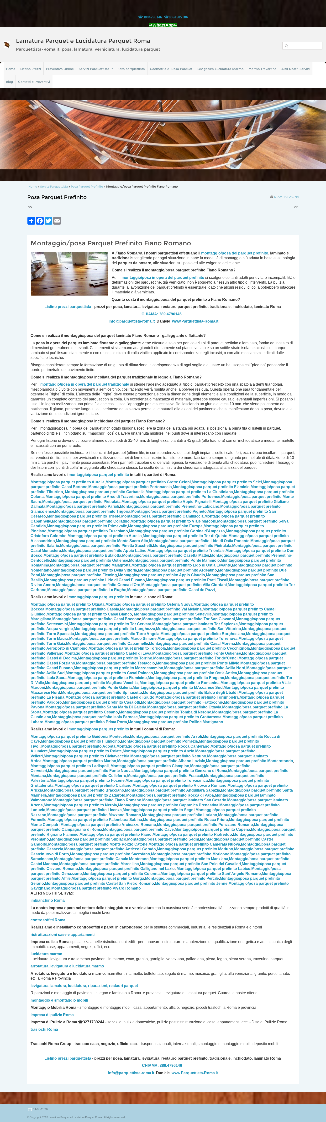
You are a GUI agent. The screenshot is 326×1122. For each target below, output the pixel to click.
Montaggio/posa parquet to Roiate (85, 751)
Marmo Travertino (262, 69)
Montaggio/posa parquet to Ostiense (89, 560)
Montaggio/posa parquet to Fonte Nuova (90, 771)
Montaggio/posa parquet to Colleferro (86, 776)
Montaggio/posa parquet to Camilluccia (162, 516)
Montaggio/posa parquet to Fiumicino (107, 678)
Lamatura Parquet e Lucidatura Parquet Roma (83, 40)
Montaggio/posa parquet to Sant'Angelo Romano (211, 874)
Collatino (91, 521)
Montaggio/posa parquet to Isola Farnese (95, 717)
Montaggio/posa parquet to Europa (165, 526)
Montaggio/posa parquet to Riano (115, 834)
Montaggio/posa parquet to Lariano (179, 815)
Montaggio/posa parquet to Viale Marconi (173, 521)
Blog (9, 82)
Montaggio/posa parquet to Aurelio (105, 536)
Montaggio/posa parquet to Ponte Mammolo (174, 560)
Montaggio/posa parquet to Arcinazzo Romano (108, 825)
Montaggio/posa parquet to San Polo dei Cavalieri (190, 864)
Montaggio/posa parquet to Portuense (180, 497)
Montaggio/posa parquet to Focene (87, 780)
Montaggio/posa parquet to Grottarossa (180, 717)
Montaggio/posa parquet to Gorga (108, 878)
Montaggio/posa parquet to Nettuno (168, 756)
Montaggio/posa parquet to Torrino (115, 658)
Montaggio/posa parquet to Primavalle (87, 526)
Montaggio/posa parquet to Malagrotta (90, 565)
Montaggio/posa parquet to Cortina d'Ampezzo (177, 531)
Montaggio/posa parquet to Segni (163, 839)
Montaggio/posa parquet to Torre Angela (117, 634)
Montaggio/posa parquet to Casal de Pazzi (171, 590)
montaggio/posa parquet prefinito (98, 475)
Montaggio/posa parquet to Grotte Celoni (148, 482)
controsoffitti (42, 920)
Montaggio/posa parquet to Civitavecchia (86, 756)
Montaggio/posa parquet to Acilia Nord (204, 668)
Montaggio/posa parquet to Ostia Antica (195, 673)
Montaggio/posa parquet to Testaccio (115, 663)
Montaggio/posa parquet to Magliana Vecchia (91, 683)
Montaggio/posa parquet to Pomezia (159, 741)
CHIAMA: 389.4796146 (162, 314)
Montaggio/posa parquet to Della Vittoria (95, 570)
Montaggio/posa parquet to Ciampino (149, 766)
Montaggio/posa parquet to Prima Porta (85, 722)
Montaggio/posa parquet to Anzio (158, 751)
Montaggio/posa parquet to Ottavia (184, 707)
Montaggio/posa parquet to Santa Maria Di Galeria (95, 707)
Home (10, 69)
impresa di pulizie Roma (52, 1015)
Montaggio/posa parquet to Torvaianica (167, 780)
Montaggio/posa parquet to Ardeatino (177, 570)
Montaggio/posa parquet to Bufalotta (82, 555)
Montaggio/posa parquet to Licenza (84, 810)
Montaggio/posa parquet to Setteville (173, 614)
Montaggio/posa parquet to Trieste (83, 516)
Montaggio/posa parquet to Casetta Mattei (165, 555)
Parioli (82, 506)
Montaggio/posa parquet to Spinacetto (101, 692)
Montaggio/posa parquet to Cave (138, 829)
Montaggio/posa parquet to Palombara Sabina (94, 820)
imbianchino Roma (48, 900)
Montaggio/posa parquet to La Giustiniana (189, 492)
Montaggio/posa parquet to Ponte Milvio (197, 663)
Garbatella (105, 492)
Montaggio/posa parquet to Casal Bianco (89, 614)
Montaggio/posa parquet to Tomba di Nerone (165, 712)
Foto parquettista (131, 69)
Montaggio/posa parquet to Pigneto (169, 511)
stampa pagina (286, 196)
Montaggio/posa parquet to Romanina (180, 683)
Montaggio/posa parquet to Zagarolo (86, 795)
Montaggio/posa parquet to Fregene (186, 678)
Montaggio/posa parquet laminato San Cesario (184, 800)
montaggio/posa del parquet (227, 253)
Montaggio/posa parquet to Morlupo (195, 849)
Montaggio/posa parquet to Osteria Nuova (149, 604)
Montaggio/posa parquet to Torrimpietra (197, 697)
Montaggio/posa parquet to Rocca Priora (185, 820)
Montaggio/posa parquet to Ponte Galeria (89, 687)
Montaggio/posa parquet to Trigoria (92, 511)
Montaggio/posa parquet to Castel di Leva (107, 653)
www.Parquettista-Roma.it (195, 321)
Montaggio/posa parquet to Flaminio (211, 487)
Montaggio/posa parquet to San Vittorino (198, 629)
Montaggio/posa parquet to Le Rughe (86, 590)
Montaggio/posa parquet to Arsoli (166, 736)
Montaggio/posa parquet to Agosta (78, 746)
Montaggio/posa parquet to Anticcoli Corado (110, 849)
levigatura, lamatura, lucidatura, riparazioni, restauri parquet (84, 986)
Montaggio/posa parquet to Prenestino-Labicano (169, 506)
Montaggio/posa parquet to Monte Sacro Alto (102, 541)
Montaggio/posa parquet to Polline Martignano (175, 722)
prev (13, 135)
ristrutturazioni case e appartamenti (63, 935)
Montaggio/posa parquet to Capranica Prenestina (168, 805)
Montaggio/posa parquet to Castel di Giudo (109, 697)
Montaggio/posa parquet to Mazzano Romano (94, 815)
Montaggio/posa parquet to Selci (227, 482)
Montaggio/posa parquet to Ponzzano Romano (205, 825)
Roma (60, 920)
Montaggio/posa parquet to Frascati (165, 776)
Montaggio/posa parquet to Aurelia (68, 482)
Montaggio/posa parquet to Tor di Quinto (185, 536)
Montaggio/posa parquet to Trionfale (186, 551)
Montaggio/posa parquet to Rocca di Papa (170, 795)
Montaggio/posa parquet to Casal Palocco (109, 673)
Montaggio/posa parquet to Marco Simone (113, 639)
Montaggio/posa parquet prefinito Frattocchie (182, 702)
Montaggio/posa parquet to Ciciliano (92, 785)
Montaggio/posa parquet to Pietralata (81, 502)
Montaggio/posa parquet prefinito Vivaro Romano (96, 888)
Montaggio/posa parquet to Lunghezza (114, 629)
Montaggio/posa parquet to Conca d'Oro (98, 585)
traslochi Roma (44, 1029)
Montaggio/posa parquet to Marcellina (99, 864)
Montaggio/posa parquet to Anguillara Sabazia (172, 790)
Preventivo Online (60, 69)
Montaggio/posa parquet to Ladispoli (70, 766)
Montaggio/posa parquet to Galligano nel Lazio (127, 869)
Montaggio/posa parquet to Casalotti (101, 702)
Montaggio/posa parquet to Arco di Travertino (92, 497)
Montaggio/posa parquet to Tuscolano (87, 531)
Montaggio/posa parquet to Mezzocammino (118, 668)
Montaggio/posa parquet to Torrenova (197, 639)
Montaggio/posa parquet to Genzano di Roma (180, 771)
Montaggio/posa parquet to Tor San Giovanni (188, 619)
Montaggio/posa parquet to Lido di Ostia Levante (181, 565)
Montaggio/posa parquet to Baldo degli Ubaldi (190, 692)
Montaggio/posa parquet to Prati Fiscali (187, 580)
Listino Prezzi (30, 69)
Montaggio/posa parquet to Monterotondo (249, 761)
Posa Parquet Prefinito (87, 186)
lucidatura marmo (46, 954)
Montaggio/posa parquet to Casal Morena (192, 644)
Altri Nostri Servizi (295, 69)
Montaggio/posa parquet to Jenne (191, 883)
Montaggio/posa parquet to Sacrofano (110, 854)
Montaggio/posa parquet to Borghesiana (202, 634)
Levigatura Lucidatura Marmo (220, 69)
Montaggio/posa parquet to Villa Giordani (184, 585)
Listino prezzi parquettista (67, 307)
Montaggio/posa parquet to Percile (182, 878)
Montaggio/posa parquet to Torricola (127, 648)
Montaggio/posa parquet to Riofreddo (192, 834)
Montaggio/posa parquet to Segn (158, 810)
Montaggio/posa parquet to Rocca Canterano (163, 746)
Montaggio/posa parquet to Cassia (82, 609)
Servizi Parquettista (94, 69)
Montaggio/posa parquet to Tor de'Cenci (195, 658)
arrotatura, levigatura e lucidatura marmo (67, 966)
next (313, 135)
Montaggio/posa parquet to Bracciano (84, 790)
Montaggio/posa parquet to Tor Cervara (110, 624)
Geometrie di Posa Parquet (171, 69)
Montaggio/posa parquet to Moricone (190, 854)
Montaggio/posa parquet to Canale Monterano (101, 859)
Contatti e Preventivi (34, 82)
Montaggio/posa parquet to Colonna (121, 874)
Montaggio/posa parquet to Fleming (79, 575)
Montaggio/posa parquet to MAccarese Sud (178, 687)
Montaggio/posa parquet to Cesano (80, 712)
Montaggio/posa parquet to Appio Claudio (161, 575)
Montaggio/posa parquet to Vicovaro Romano (179, 785)
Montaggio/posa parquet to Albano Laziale (161, 761)
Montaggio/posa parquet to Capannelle (107, 644)
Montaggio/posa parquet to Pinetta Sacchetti (106, 546)
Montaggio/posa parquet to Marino (79, 761)
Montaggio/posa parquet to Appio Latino (104, 551)
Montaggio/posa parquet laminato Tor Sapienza (195, 624)
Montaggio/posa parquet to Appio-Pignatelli (166, 502)
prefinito (260, 253)
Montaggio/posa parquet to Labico (213, 869)
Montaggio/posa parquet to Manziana (189, 859)
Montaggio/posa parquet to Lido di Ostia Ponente (199, 541)
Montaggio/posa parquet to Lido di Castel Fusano (94, 580)
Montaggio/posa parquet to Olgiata (68, 604)
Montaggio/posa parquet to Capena (212, 829)
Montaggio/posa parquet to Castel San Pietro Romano (99, 883)
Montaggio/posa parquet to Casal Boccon (95, 619)
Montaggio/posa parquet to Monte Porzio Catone (97, 844)
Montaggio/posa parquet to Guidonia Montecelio (80, 736)
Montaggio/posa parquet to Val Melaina (161, 609)
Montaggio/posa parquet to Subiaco (88, 839)
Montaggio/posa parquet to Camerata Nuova (194, 844)
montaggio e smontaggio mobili (59, 1000)
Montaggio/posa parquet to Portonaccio (130, 487)
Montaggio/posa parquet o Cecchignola (208, 648)
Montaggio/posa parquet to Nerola (80, 805)
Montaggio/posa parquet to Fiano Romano (97, 800)
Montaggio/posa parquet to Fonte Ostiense (196, 653)
